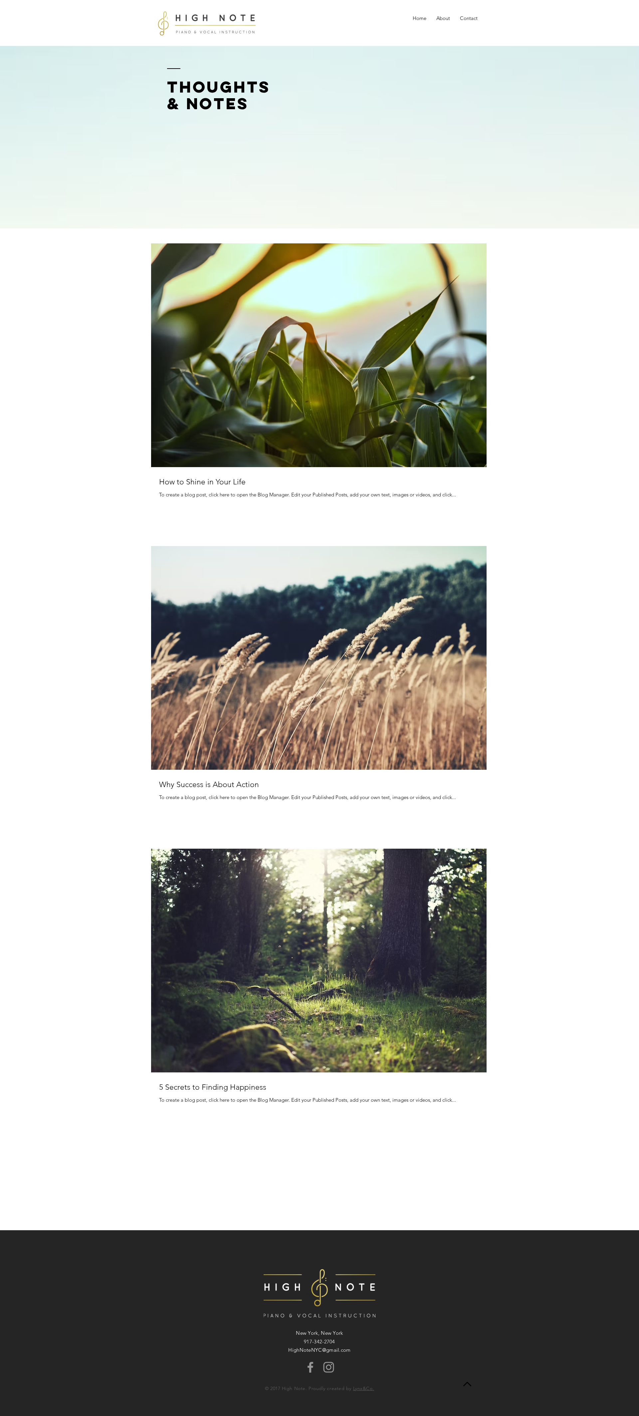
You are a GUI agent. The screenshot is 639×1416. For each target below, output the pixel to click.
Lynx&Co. (363, 1388)
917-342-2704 (319, 1341)
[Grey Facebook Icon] (310, 1367)
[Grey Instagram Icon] (328, 1367)
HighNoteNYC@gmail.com (319, 1350)
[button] (469, 18)
